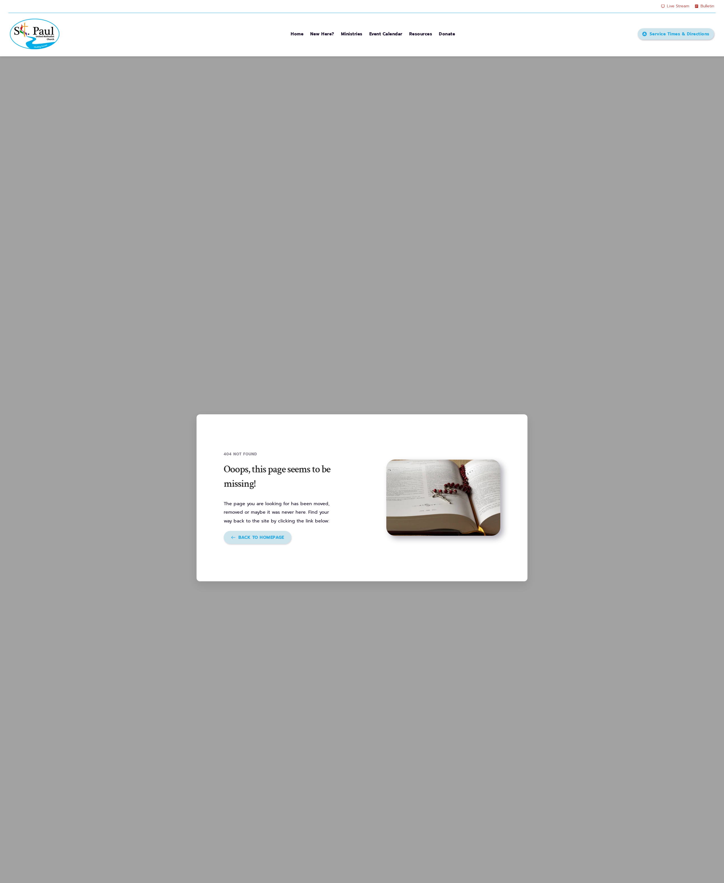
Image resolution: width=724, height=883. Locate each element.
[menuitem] (297, 34)
